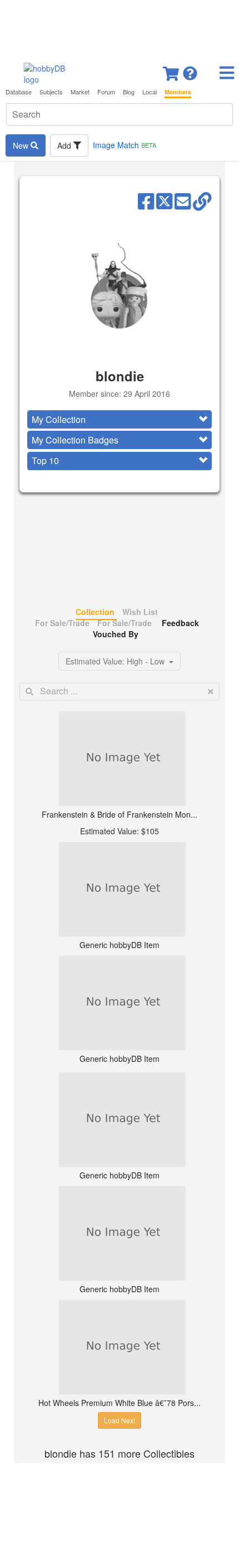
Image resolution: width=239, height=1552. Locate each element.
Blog (129, 92)
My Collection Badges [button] (75, 440)
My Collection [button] (59, 419)
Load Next (119, 1420)
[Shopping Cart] (172, 70)
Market (80, 92)
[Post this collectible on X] (164, 200)
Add (65, 145)
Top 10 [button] (45, 460)
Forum (106, 92)
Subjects (51, 92)
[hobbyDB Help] (190, 70)
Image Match (124, 144)
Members (178, 92)
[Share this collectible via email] (183, 200)
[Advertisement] (119, 28)
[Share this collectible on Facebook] (146, 200)
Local (149, 92)
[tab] (119, 419)
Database (19, 92)
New (22, 145)
